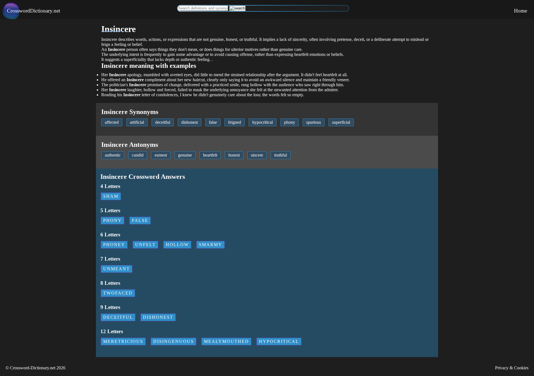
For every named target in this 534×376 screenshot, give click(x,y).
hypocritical (262, 122)
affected (112, 122)
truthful (280, 155)
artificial (137, 122)
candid (138, 155)
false (213, 122)
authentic (113, 155)
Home (520, 11)
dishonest (189, 122)
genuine (185, 155)
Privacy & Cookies (511, 367)
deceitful (162, 122)
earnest (161, 155)
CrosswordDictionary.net (33, 11)
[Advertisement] (48, 58)
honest (234, 155)
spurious (313, 122)
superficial (341, 122)
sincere (257, 155)
